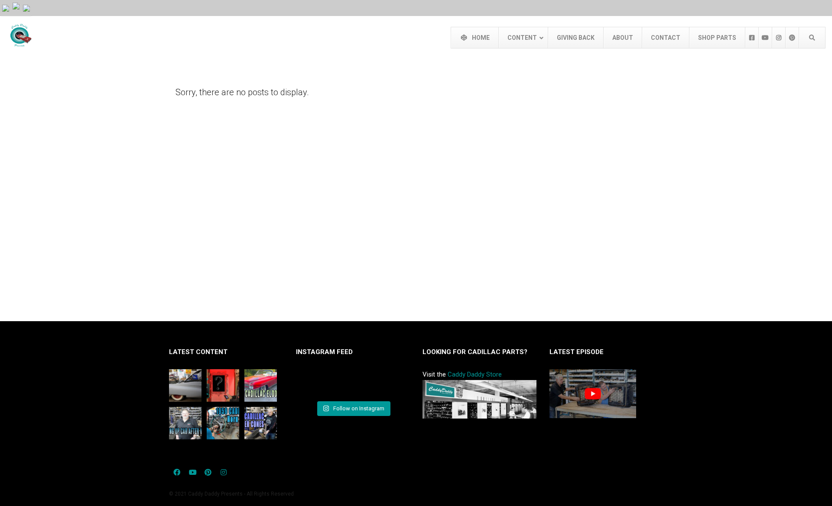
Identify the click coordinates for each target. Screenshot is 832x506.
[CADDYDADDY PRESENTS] (5, 8)
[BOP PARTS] (16, 6)
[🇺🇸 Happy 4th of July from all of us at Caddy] (313, 384)
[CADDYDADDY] (26, 8)
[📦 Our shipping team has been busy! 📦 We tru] (352, 384)
